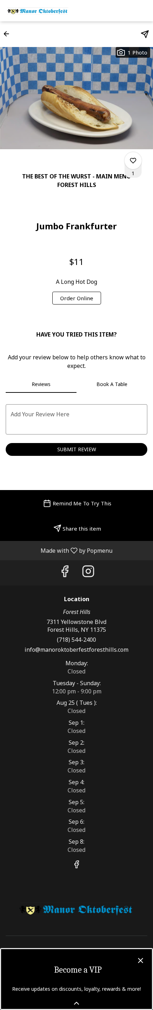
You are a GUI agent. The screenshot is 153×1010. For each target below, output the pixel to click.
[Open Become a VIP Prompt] (76, 1003)
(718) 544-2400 (76, 640)
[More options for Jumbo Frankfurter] (133, 160)
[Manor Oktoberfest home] (38, 11)
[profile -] (125, 10)
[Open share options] (145, 34)
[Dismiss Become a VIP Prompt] (140, 960)
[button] (8, 34)
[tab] (41, 384)
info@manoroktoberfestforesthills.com (76, 650)
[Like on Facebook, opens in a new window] (64, 573)
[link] (76, 298)
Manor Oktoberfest (76, 909)
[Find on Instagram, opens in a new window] (88, 573)
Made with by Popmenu (58, 550)
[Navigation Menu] (143, 11)
